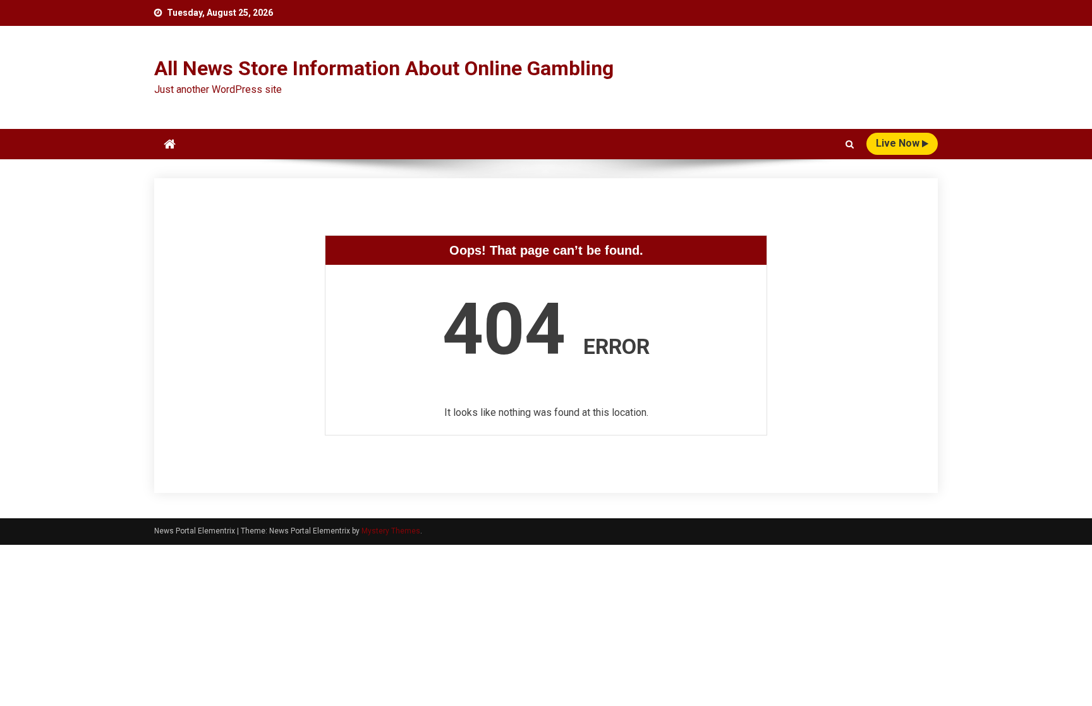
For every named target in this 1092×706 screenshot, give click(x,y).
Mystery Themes (390, 530)
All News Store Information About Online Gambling (384, 68)
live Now (899, 143)
